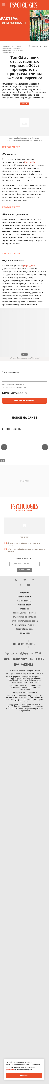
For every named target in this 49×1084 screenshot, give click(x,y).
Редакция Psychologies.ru (15, 384)
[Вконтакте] (32, 580)
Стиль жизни (6, 46)
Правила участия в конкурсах (24, 613)
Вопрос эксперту (24, 605)
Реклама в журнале (24, 601)
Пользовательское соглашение (24, 617)
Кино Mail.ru (30, 162)
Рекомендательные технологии (24, 625)
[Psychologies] (23, 5)
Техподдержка (24, 633)
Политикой (13, 549)
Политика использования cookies (24, 621)
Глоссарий (24, 609)
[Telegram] (24, 580)
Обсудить (35, 46)
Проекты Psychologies (24, 629)
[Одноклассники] (20, 585)
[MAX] (16, 580)
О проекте (24, 593)
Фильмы (24, 103)
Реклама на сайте (24, 597)
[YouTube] (28, 585)
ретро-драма (29, 265)
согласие (14, 543)
